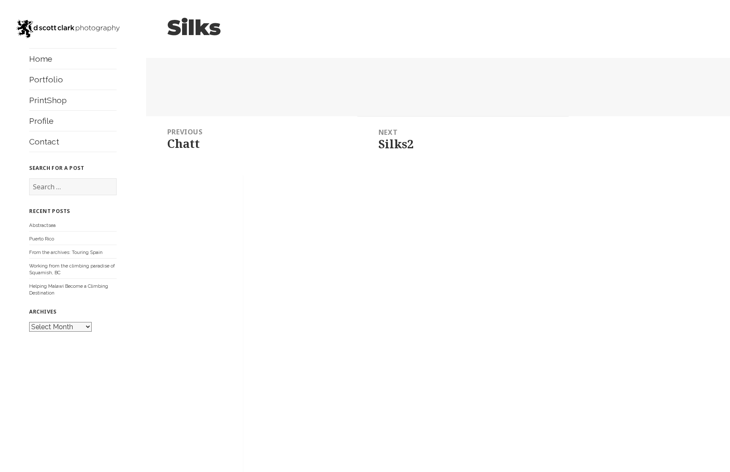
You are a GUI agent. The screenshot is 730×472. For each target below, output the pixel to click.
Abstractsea (42, 225)
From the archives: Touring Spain (66, 252)
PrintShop (48, 100)
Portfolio (46, 79)
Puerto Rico (41, 239)
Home (40, 58)
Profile (41, 121)
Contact (44, 141)
